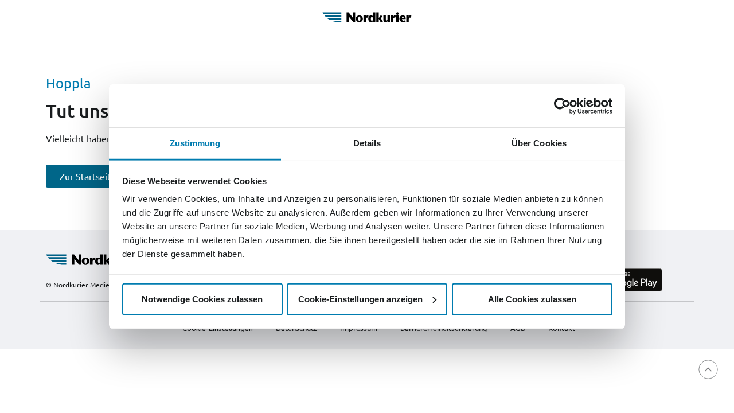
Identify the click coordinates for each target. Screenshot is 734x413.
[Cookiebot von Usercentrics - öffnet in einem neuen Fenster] (562, 105)
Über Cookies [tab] (539, 143)
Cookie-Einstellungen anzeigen (360, 298)
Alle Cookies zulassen (532, 298)
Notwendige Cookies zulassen (202, 298)
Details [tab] (367, 143)
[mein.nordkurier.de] (367, 15)
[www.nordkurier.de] (99, 258)
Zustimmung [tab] (195, 143)
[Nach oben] (708, 369)
